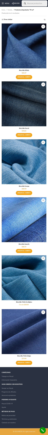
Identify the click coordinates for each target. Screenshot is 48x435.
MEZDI (20, 431)
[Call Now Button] (43, 430)
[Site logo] (15, 3)
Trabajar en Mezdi (7, 376)
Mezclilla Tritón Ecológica (24, 302)
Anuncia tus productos (9, 395)
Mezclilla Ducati (24, 128)
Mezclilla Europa (24, 186)
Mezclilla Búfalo (24, 70)
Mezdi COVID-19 (7, 403)
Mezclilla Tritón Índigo (24, 356)
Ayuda (4, 407)
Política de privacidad (8, 415)
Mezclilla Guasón (24, 244)
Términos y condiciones (9, 419)
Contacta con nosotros (9, 422)
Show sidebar (8, 19)
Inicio (3, 10)
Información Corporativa (9, 380)
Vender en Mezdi (7, 388)
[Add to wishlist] (43, 27)
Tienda (9, 10)
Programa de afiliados (9, 392)
